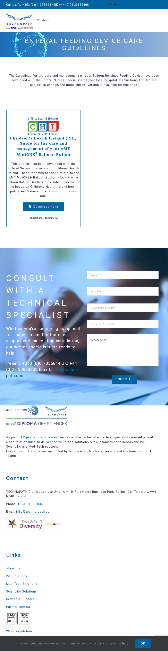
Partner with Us (18, 607)
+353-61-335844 (30, 504)
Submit (124, 379)
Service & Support (20, 599)
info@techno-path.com (34, 511)
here (125, 643)
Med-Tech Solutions (21, 584)
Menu (117, 4)
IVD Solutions (16, 576)
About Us (13, 568)
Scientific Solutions (21, 591)
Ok (143, 643)
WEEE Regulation (19, 631)
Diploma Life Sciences (40, 437)
